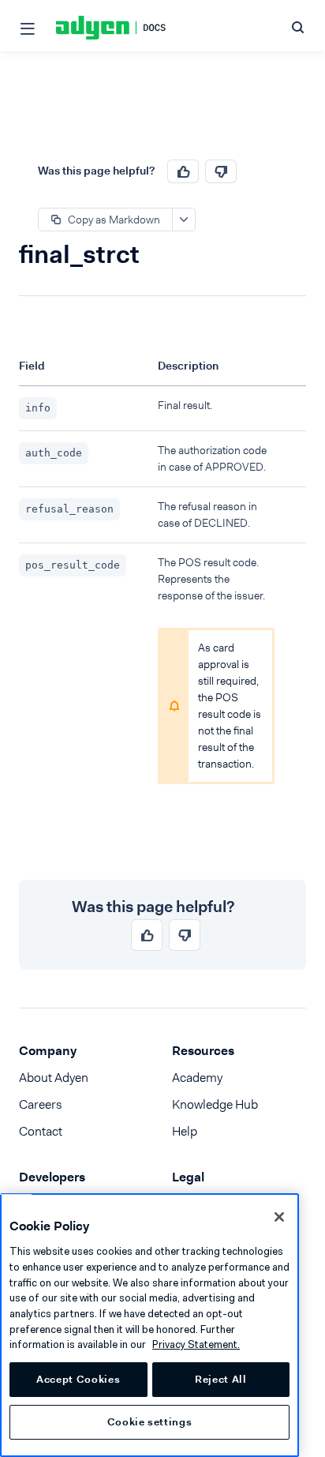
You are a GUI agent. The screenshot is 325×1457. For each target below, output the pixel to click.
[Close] (279, 1217)
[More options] (184, 219)
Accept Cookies (78, 1379)
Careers (40, 1104)
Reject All (221, 1379)
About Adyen (53, 1077)
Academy (197, 1077)
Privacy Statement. (196, 1344)
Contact (40, 1131)
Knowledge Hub (215, 1104)
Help (184, 1131)
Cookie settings (149, 1422)
